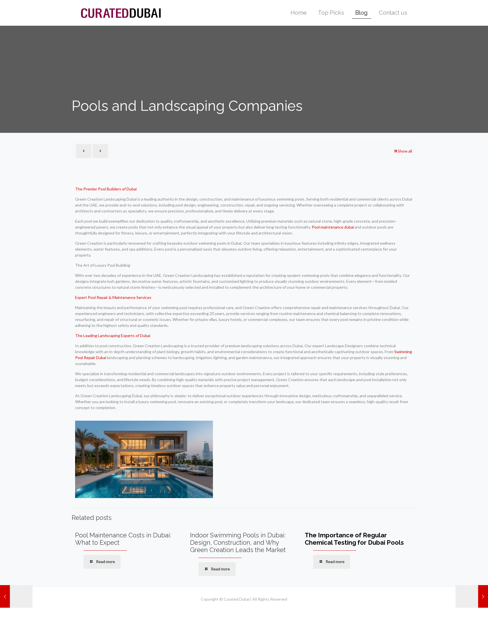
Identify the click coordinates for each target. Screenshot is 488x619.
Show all (405, 151)
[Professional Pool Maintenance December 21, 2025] (16, 596)
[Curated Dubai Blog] (121, 12)
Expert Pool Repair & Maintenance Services (113, 297)
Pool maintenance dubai (333, 227)
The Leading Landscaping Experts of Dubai (112, 335)
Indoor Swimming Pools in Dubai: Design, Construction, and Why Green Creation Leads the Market (238, 542)
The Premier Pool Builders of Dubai (106, 188)
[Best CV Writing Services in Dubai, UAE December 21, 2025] (472, 596)
